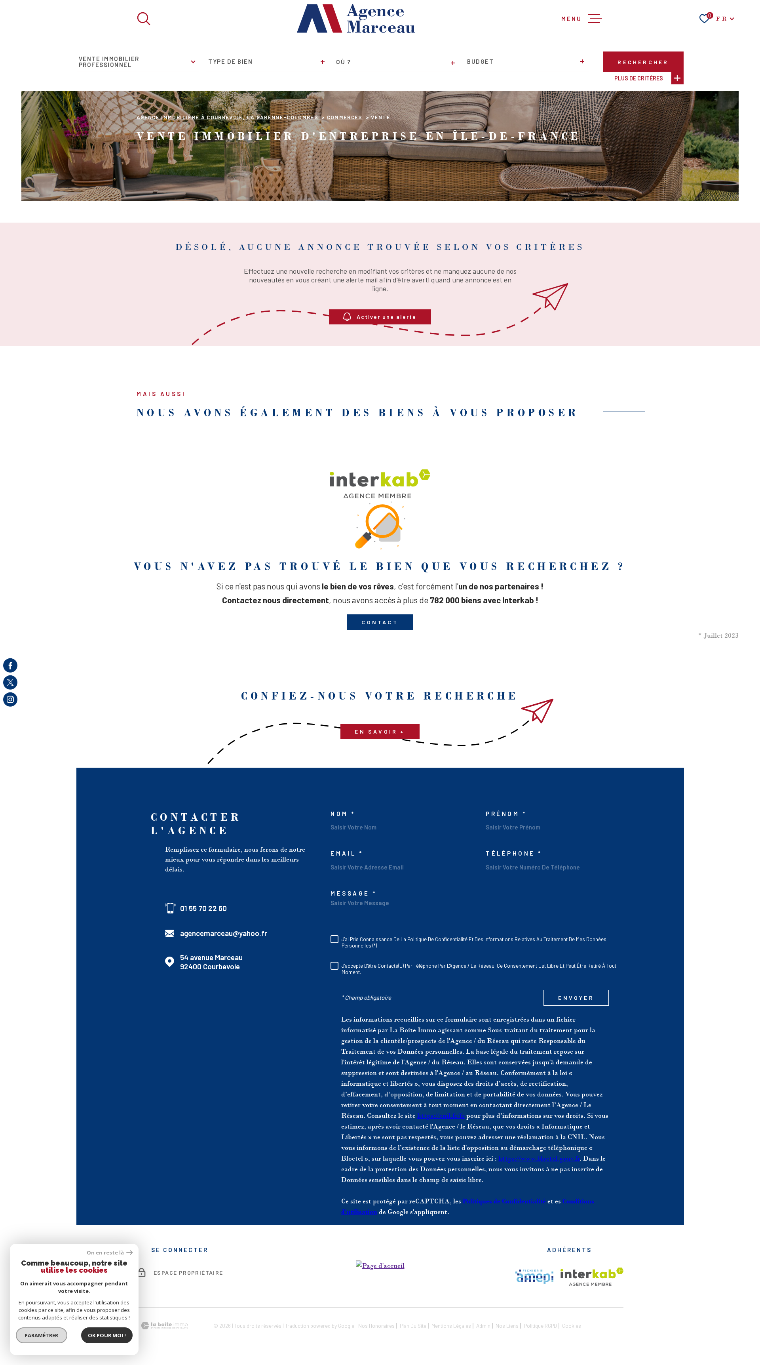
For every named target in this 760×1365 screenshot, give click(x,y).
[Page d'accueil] (356, 18)
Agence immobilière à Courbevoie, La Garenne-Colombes (227, 117)
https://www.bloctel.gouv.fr (539, 1158)
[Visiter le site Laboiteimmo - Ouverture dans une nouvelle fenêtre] (164, 1325)
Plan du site (413, 1325)
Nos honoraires (376, 1325)
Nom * (343, 814)
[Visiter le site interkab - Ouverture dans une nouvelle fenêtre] (591, 1277)
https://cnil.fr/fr (441, 1115)
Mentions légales (451, 1325)
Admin (483, 1325)
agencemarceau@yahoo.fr (223, 933)
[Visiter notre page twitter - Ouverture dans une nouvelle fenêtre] (10, 682)
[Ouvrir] (144, 18)
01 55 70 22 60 (203, 908)
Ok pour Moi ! (107, 1335)
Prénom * (506, 814)
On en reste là (105, 1253)
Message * (354, 893)
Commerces (345, 117)
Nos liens (507, 1325)
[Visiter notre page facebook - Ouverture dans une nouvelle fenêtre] (10, 665)
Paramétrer (42, 1335)
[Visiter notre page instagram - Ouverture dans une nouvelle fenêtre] (10, 699)
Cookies (571, 1326)
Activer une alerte (387, 316)
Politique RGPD (540, 1325)
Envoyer (576, 997)
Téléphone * (514, 853)
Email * (347, 853)
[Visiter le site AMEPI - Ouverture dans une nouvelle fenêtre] (534, 1277)
